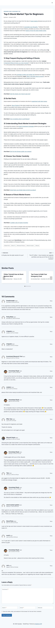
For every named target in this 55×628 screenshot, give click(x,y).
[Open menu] (52, 3)
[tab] (24, 286)
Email (22, 607)
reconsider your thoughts (31, 27)
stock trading (34, 21)
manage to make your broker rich (26, 74)
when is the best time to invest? (35, 76)
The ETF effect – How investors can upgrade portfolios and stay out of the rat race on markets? (41, 256)
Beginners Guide (8, 11)
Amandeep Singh (8, 278)
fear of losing (15, 105)
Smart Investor (30, 245)
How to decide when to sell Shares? (20, 119)
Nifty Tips (9, 419)
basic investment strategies (26, 126)
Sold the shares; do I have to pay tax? (20, 94)
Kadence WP (38, 624)
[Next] (51, 278)
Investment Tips (16, 11)
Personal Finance (21, 245)
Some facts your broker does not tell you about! (23, 190)
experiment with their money (39, 101)
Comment (5, 589)
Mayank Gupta (10, 437)
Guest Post (7, 245)
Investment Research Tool (14, 356)
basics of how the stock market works (36, 30)
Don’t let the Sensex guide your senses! (20, 151)
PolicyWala (9, 317)
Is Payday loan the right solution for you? (13, 254)
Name (4, 607)
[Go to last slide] (4, 278)
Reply (51, 300)
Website (40, 607)
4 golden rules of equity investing (19, 222)
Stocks (37, 245)
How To (13, 245)
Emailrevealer (10, 300)
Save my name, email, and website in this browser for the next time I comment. (22, 611)
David (6, 17)
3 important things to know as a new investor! (16, 63)
